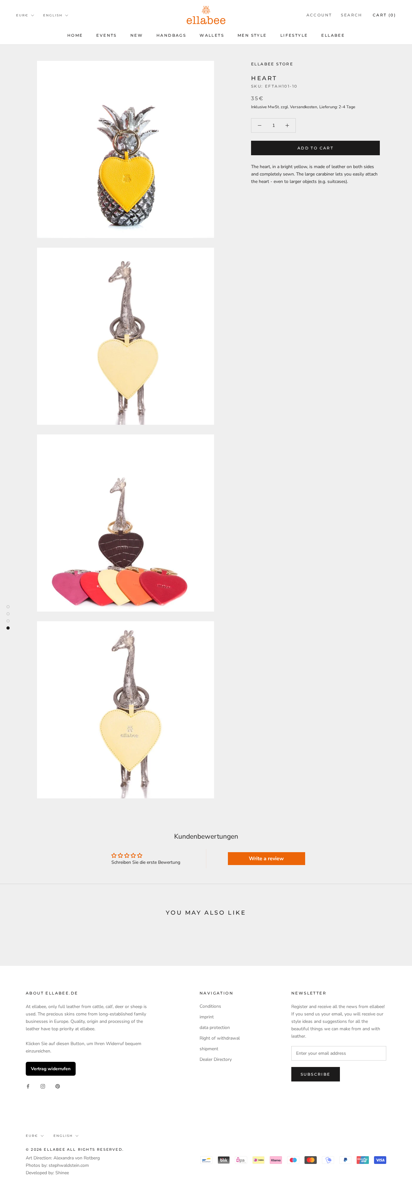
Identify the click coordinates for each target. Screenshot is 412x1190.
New (136, 35)
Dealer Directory (216, 1059)
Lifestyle (294, 35)
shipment (209, 1049)
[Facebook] (28, 1086)
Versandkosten (303, 106)
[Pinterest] (57, 1086)
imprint (207, 1017)
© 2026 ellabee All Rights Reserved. (75, 1149)
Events (106, 35)
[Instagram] (43, 1086)
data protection (215, 1027)
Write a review (266, 858)
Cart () (384, 15)
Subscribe (316, 1074)
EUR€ (22, 15)
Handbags (171, 35)
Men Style (252, 35)
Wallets (212, 35)
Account (319, 15)
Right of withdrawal (220, 1038)
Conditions (210, 1006)
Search (351, 15)
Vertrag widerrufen (50, 1069)
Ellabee (333, 35)
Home (75, 35)
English (52, 15)
